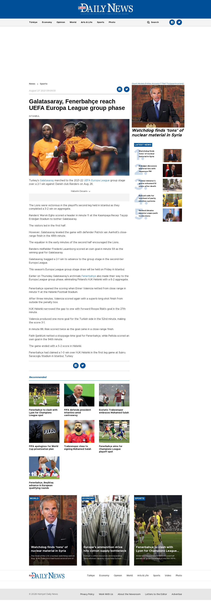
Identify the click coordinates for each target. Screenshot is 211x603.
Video (168, 576)
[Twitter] (179, 22)
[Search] (148, 22)
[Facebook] (172, 22)
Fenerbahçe (89, 276)
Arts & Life (86, 22)
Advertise (177, 594)
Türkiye (33, 22)
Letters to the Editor (156, 594)
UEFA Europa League (97, 180)
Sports (100, 22)
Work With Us (106, 594)
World (73, 22)
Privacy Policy (87, 594)
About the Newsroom (129, 594)
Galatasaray (47, 180)
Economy (47, 22)
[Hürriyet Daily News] (105, 9)
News (32, 84)
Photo (112, 22)
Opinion (61, 22)
